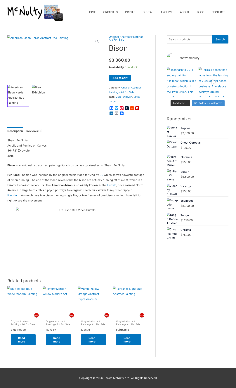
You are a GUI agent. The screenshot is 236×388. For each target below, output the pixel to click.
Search (220, 39)
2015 (119, 96)
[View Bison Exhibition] (43, 96)
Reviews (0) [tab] (34, 131)
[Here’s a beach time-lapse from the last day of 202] (214, 82)
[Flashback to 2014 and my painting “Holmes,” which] (182, 82)
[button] (97, 41)
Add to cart (120, 78)
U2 (101, 175)
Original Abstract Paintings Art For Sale (126, 38)
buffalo (111, 185)
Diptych (127, 96)
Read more (21, 339)
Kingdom (13, 195)
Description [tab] (15, 131)
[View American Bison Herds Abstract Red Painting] (18, 96)
